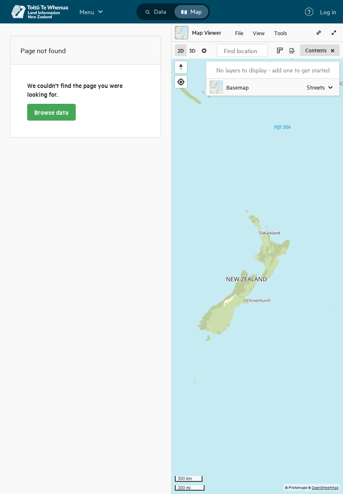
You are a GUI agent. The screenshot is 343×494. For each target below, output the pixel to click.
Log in (328, 12)
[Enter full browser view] (334, 33)
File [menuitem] (239, 32)
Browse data (51, 112)
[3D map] (192, 50)
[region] (257, 276)
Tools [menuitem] (280, 32)
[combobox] (242, 50)
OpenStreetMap (325, 487)
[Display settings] (204, 50)
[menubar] (261, 33)
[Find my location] (181, 82)
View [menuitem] (259, 32)
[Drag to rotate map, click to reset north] (181, 67)
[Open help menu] (309, 12)
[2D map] (181, 50)
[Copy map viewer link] (319, 33)
